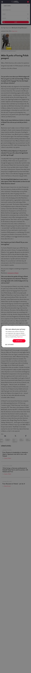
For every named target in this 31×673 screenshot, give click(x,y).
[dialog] (15, 336)
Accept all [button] (19, 340)
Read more (20, 337)
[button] (9, 344)
